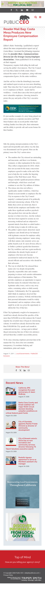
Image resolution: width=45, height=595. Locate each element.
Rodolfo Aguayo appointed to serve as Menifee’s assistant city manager (27, 460)
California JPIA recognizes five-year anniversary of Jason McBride (26, 391)
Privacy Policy (8, 575)
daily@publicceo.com (32, 573)
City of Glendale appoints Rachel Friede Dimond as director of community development (28, 426)
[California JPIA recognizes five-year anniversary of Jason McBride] (11, 391)
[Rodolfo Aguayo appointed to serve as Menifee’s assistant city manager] (11, 460)
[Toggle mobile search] (35, 17)
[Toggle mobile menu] (40, 17)
